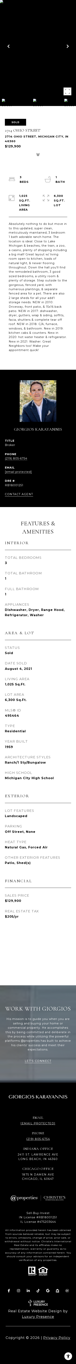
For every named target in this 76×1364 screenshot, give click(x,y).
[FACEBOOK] (9, 1291)
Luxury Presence (38, 1317)
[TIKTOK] (38, 1291)
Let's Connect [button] (38, 1061)
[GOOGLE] (48, 1291)
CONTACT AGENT (19, 494)
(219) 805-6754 (16, 458)
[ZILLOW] (57, 1291)
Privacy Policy (56, 1338)
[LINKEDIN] (28, 1291)
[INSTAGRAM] (18, 1291)
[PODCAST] (67, 1291)
